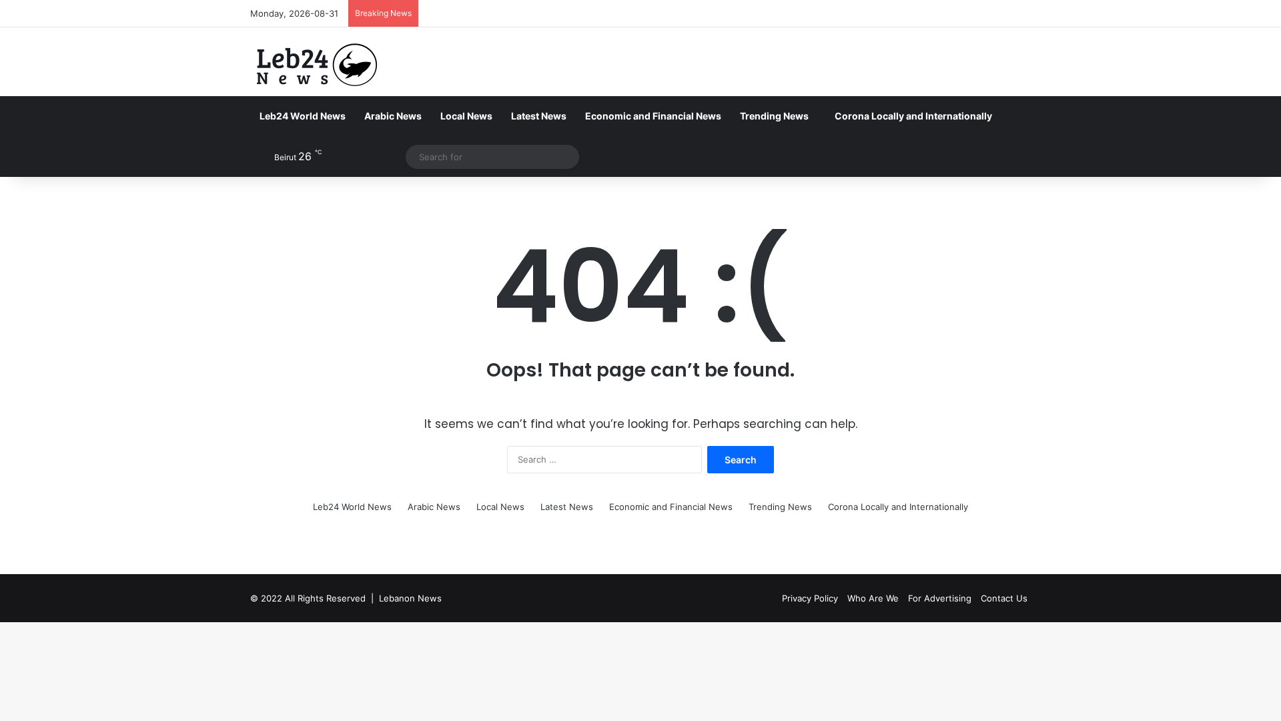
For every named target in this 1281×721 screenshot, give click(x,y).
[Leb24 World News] (317, 64)
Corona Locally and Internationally (913, 116)
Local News (466, 116)
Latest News (538, 116)
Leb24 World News (303, 116)
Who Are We (873, 598)
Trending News (774, 116)
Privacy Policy (810, 598)
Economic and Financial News (653, 116)
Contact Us (1004, 598)
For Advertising (939, 598)
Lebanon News (410, 598)
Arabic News (393, 116)
